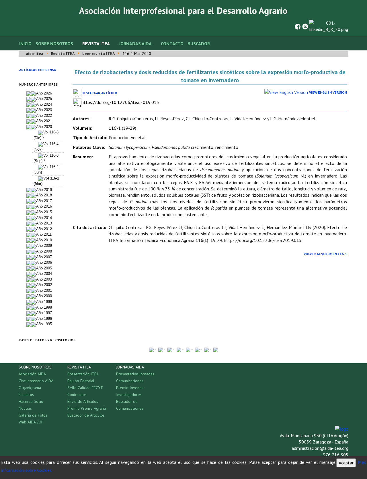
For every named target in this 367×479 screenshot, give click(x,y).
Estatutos (26, 394)
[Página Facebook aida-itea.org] (297, 26)
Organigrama (30, 387)
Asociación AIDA (32, 374)
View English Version (328, 92)
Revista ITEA (96, 43)
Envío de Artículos (82, 401)
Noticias (25, 408)
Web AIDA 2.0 (30, 422)
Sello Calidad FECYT (85, 387)
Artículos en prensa (37, 70)
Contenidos (77, 394)
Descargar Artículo (99, 93)
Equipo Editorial (80, 380)
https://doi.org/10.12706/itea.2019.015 (120, 102)
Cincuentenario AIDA (36, 380)
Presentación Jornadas (135, 374)
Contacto (172, 43)
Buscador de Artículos (86, 415)
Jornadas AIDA (135, 43)
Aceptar (346, 463)
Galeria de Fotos (33, 415)
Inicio (25, 43)
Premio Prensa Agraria (86, 408)
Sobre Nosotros (54, 43)
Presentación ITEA (83, 374)
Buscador (199, 43)
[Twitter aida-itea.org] (305, 26)
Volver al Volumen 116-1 (325, 254)
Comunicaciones (129, 380)
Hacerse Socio (31, 401)
